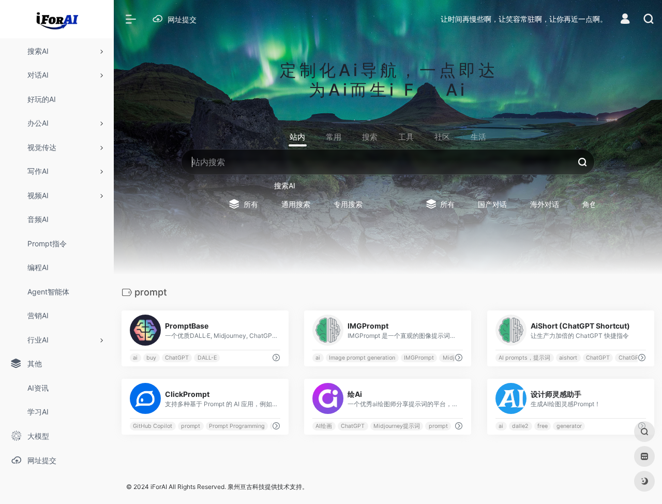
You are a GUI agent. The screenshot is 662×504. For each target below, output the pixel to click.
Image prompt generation (362, 357)
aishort (568, 357)
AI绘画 (324, 426)
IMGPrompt (419, 357)
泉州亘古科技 (246, 487)
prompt (190, 426)
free (542, 426)
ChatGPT (177, 357)
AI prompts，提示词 (524, 357)
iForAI (159, 487)
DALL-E (207, 357)
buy (151, 357)
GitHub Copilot (152, 426)
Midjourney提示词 (396, 426)
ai (135, 357)
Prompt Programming (237, 426)
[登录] (625, 20)
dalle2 (520, 426)
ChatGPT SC (634, 357)
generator (568, 426)
